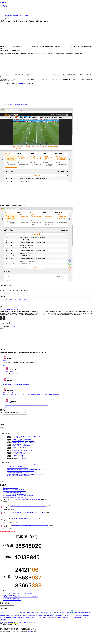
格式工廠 (23, 453)
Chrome (14, 456)
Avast (26, 437)
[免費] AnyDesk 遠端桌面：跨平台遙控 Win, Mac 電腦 (14, 497)
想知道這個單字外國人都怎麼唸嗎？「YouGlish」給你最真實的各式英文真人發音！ (25, 469)
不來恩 (7, 18)
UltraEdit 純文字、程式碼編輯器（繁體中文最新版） (14, 491)
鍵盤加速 (19, 452)
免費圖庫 (85, 615)
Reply (4, 365)
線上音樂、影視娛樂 (24, 15)
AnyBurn (21, 455)
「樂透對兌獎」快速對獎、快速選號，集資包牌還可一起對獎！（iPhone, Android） (25, 474)
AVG (23, 437)
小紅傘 (14, 437)
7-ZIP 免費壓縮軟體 (26, 439)
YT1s (20, 458)
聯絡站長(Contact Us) (8, 622)
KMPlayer (5, 6)
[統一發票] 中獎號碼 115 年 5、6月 (10, 488)
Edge (18, 456)
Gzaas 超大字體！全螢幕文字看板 (14, 466)
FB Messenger (28, 436)
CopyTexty (25, 452)
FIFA (4, 309)
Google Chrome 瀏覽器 (32, 615)
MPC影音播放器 (27, 445)
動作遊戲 (88, 615)
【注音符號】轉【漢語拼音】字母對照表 (12, 600)
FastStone (19, 444)
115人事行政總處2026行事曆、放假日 (11, 595)
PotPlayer (4, 5)
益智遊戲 (77, 618)
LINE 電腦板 (15, 436)
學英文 (27, 617)
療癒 (73, 617)
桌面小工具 (54, 617)
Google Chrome (24, 615)
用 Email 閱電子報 (26, 622)
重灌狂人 (3, 2)
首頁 (4, 12)
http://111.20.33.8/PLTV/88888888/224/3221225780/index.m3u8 (16, 384)
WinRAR (14, 439)
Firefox (22, 456)
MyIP (4, 8)
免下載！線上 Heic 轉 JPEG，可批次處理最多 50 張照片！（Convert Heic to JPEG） (28, 506)
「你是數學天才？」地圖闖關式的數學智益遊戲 (17, 468)
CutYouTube (21, 449)
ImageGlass (27, 442)
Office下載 (31, 441)
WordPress (33, 622)
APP (14, 615)
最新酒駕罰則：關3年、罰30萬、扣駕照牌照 (12, 598)
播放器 (44, 617)
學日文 (24, 617)
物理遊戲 (66, 617)
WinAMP (14, 447)
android (2, 615)
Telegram (21, 436)
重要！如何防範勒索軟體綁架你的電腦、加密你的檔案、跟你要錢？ (18, 594)
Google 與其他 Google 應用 (42, 615)
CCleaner (14, 450)
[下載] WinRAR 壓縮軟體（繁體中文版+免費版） (13, 489)
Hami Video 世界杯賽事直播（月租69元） (19, 104)
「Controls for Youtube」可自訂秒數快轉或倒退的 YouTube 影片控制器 (22, 465)
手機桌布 (37, 617)
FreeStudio (14, 449)
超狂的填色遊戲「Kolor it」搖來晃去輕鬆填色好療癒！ (19, 475)
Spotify (24, 447)
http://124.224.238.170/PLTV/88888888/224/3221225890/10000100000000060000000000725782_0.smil (26, 405)
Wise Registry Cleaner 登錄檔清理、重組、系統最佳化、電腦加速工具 (18, 495)
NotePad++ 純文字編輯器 (18, 441)
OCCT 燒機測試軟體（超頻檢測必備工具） (12, 492)
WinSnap (24, 444)
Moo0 (13, 453)
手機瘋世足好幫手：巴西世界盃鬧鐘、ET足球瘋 (14, 299)
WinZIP (19, 439)
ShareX (14, 444)
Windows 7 (68, 615)
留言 (1, 422)
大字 (4, 10)
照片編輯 (62, 617)
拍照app (41, 617)
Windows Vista (72, 615)
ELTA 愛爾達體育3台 (21, 83)
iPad (48, 615)
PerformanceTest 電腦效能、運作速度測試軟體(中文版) (14, 494)
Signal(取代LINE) (36, 436)
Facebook (19, 615)
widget (65, 615)
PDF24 (26, 441)
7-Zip (4, 7)
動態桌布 (1, 617)
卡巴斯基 (19, 437)
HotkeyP (14, 452)
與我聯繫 (30, 631)
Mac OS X (59, 615)
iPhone (52, 615)
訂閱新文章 (20, 622)
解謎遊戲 (3, 620)
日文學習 (48, 617)
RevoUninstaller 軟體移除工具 (25, 450)
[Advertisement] (38, 33)
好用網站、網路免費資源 (13, 15)
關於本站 (2, 622)
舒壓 (85, 617)
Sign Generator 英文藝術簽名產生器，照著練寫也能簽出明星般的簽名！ (25, 499)
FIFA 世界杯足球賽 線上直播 (11, 309)
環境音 (70, 617)
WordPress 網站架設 (79, 615)
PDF (62, 615)
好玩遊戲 (7, 617)
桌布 (51, 617)
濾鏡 (58, 617)
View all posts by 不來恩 (14, 326)
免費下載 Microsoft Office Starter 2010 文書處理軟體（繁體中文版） (22, 472)
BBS (16, 615)
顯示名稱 (2, 424)
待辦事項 (33, 617)
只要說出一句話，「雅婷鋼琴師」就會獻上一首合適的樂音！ (20, 471)
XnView (33, 442)
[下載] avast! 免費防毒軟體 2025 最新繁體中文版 (25, 518)
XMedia (18, 453)
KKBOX (19, 447)
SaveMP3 (24, 458)
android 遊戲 (9, 615)
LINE (56, 615)
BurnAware (14, 455)
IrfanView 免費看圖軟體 (18, 442)
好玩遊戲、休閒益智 (17, 617)
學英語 (30, 617)
